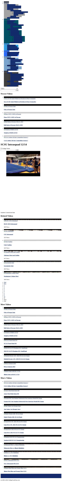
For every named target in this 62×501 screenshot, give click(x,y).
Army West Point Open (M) (11, 393)
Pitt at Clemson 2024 (9, 366)
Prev (5, 283)
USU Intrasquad (8, 234)
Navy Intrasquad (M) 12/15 (11, 463)
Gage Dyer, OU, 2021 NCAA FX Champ (15, 424)
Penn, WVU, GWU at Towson (12, 117)
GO (17, 150)
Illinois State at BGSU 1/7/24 (11, 374)
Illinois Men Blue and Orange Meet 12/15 (15, 471)
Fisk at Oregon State (9, 109)
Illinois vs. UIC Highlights (11, 455)
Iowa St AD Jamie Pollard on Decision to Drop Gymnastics (20, 101)
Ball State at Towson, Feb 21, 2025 (13, 125)
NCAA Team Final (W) (10, 343)
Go (17, 90)
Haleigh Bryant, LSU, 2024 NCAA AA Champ (16, 359)
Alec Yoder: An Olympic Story (12, 409)
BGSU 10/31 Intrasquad (10, 224)
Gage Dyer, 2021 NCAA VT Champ (14, 432)
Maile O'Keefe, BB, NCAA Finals (13, 417)
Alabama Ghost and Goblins (11, 255)
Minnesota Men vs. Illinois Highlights (14, 448)
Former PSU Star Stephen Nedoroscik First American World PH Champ (24, 401)
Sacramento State (8, 266)
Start (5, 282)
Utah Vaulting (8, 245)
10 (4, 296)
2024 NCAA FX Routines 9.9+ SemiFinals (15, 351)
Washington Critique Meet (11, 276)
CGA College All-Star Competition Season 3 (16, 140)
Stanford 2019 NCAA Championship (14, 440)
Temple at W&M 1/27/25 (10, 132)
